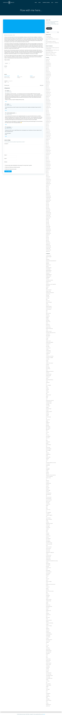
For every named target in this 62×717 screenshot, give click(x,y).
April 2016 (47, 97)
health (47, 455)
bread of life (48, 324)
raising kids (47, 596)
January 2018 (48, 82)
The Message (48, 676)
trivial (47, 690)
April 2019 (47, 70)
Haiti (46, 451)
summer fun (48, 661)
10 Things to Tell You (53, 52)
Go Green (47, 432)
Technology (47, 665)
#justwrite (47, 263)
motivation (47, 533)
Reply (6, 101)
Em (46, 383)
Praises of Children (49, 581)
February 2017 (48, 89)
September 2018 (48, 75)
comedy (47, 349)
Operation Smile (48, 556)
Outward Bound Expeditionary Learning (52, 560)
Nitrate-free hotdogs (49, 542)
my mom (47, 537)
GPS (46, 439)
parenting (47, 566)
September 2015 (48, 107)
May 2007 (47, 238)
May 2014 (47, 126)
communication (48, 350)
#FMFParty (47, 259)
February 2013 (48, 147)
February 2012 (48, 161)
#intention (47, 262)
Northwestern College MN (50, 552)
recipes (47, 602)
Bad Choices (48, 300)
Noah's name (48, 549)
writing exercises (48, 704)
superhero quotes (48, 663)
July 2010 (47, 186)
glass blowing (48, 426)
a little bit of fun (48, 281)
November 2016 (48, 92)
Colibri (44, 714)
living (46, 508)
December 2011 (48, 164)
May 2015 (47, 111)
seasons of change (49, 625)
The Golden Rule (48, 36)
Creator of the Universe (49, 363)
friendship (47, 414)
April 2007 (47, 240)
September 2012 (48, 153)
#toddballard (48, 277)
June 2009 (47, 204)
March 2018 (48, 81)
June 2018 (47, 78)
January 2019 (48, 71)
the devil (47, 671)
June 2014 (47, 125)
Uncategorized (48, 693)
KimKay (8, 90)
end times (47, 389)
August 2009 (48, 201)
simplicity (47, 642)
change (47, 338)
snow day (47, 645)
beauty (47, 303)
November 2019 (48, 64)
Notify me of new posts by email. (10, 169)
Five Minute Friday (48, 403)
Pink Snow (47, 578)
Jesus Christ (47, 487)
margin (47, 520)
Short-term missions (49, 639)
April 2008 (47, 223)
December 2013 (48, 133)
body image (47, 320)
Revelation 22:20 (48, 610)
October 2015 (48, 106)
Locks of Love (48, 509)
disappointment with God (49, 371)
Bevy (46, 310)
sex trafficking (48, 636)
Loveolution (48, 513)
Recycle (47, 603)
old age (47, 553)
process (47, 585)
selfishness (47, 628)
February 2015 (48, 114)
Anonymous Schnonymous (50, 292)
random (47, 598)
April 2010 (47, 190)
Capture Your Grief (48, 331)
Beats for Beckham (49, 302)
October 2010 (48, 182)
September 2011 (48, 168)
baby (46, 299)
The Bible (47, 668)
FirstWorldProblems (49, 401)
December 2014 (48, 117)
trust (46, 692)
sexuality (47, 638)
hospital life (47, 469)
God (46, 433)
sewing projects (48, 632)
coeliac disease (48, 347)
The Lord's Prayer (48, 674)
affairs (47, 288)
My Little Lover (48, 535)
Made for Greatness (49, 519)
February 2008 (48, 226)
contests (47, 354)
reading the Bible (48, 600)
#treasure (47, 278)
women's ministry (48, 700)
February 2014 (48, 131)
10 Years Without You (49, 37)
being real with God (49, 307)
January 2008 (48, 227)
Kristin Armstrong (48, 498)
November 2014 (48, 118)
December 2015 (48, 103)
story (47, 656)
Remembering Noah (49, 606)
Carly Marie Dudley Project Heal (50, 332)
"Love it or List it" (48, 255)
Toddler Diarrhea (48, 685)
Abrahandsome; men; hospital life (51, 284)
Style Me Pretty (48, 660)
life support (47, 502)
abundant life (48, 285)
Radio (47, 592)
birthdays (47, 317)
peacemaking (48, 570)
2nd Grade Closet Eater (49, 280)
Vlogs (47, 697)
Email (5, 158)
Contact (56, 2)
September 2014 (48, 121)
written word (48, 705)
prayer (47, 582)
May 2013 (47, 143)
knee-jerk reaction (48, 497)
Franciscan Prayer (48, 408)
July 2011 (47, 171)
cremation (47, 364)
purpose (47, 588)
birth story (47, 314)
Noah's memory (48, 548)
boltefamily (9, 127)
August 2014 (48, 122)
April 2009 (47, 207)
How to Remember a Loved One (51, 41)
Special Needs (48, 649)
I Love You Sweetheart (49, 476)
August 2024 (48, 59)
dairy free (47, 365)
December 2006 (48, 245)
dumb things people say (49, 379)
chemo (47, 339)
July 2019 (47, 67)
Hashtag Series (48, 454)
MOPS (47, 531)
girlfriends (47, 423)
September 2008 (48, 216)
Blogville (47, 318)
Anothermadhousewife (11, 112)
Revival (47, 611)
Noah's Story (48, 551)
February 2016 (48, 100)
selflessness (48, 629)
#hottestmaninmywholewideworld (51, 260)
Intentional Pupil (48, 483)
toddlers (47, 686)
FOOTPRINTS (48, 405)
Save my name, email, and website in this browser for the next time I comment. (18, 165)
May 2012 (47, 157)
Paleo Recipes (48, 563)
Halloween (47, 452)
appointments (48, 293)
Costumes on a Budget (49, 357)
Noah (47, 545)
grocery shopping (48, 448)
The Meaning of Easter (49, 675)
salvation (47, 621)
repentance (47, 607)
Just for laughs (48, 490)
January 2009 (48, 211)
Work (47, 701)
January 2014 (48, 132)
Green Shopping (48, 444)
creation (47, 361)
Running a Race (48, 614)
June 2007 (47, 237)
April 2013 (47, 144)
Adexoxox (47, 47)
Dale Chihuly (48, 367)
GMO (47, 430)
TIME (18, 75)
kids (46, 495)
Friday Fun (47, 412)
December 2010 (48, 179)
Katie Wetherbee (48, 494)
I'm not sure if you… (7, 75)
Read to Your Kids (48, 599)
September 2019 (48, 66)
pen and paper (48, 573)
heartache (47, 458)
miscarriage (47, 526)
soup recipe (47, 647)
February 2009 (48, 209)
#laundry (47, 266)
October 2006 (48, 248)
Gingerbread (48, 422)
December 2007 (48, 229)
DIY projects (48, 376)
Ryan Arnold (48, 617)
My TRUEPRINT (48, 538)
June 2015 (47, 110)
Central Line (48, 336)
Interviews (47, 484)
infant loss (47, 480)
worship (47, 703)
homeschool (48, 465)
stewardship (48, 653)
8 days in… (31, 75)
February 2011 (48, 176)
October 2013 (48, 136)
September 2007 (48, 233)
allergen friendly (48, 291)
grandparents (48, 441)
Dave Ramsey (48, 368)
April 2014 (47, 128)
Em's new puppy (48, 385)
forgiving (47, 407)
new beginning (48, 541)
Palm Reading (48, 564)
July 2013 (47, 140)
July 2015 (47, 108)
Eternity (47, 390)
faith (46, 393)
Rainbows (47, 593)
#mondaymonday (48, 267)
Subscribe (49, 28)
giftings (47, 421)
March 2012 (48, 160)
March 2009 (48, 208)
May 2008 (47, 222)
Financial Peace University (50, 400)
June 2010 (47, 187)
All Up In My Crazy (48, 289)
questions (47, 589)
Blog (52, 2)
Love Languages (48, 512)
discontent (47, 372)
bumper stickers (48, 327)
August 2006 (48, 251)
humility (47, 470)
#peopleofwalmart (48, 270)
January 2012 (48, 162)
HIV (46, 461)
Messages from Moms (49, 523)
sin (46, 643)
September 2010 (48, 183)
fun (46, 418)
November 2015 (48, 104)
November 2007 (48, 230)
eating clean (48, 382)
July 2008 (47, 219)
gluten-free (47, 429)
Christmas (47, 345)
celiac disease (48, 335)
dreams (47, 378)
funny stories (48, 419)
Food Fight (47, 404)
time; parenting (48, 683)
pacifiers (47, 562)
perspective (47, 574)
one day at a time (48, 555)
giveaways (47, 425)
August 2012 (48, 154)
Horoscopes (48, 468)
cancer (47, 329)
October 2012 (48, 151)
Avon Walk (47, 298)
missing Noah (48, 527)
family (47, 397)
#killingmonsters (48, 264)
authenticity (47, 296)
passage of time (48, 567)
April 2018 (47, 79)
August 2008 (48, 218)
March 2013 (48, 146)
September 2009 (48, 200)
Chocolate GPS (48, 343)
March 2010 (48, 191)
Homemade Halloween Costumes (51, 462)
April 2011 (47, 175)
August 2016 (48, 96)
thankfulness (48, 667)
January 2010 (48, 194)
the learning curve (48, 672)
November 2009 (48, 197)
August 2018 (48, 77)
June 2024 (47, 60)
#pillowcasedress (48, 271)
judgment (47, 488)
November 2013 (48, 135)
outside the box (48, 559)
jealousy (47, 486)
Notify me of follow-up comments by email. (12, 167)
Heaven (47, 459)
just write (47, 491)
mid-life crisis (48, 524)
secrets (47, 627)
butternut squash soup (49, 328)
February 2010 (48, 193)
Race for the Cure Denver (50, 591)
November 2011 (48, 165)
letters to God (48, 501)
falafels (47, 396)
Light (46, 506)
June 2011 (47, 172)
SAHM (47, 618)
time (46, 682)
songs (47, 646)
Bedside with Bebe (49, 306)
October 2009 (48, 198)
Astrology (47, 295)
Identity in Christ (48, 477)
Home (36, 2)
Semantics (47, 631)
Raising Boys (48, 595)
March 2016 (48, 99)
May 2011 (47, 173)
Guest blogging (48, 450)
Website (5, 161)
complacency (48, 353)
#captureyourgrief (48, 256)
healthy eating (48, 457)
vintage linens (48, 696)
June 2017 (47, 85)
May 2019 (47, 68)
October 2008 (48, 215)
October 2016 (48, 93)
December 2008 (48, 212)
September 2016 (48, 95)
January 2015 (48, 115)
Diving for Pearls (48, 375)
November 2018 (48, 74)
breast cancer (48, 325)
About (39, 2)
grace (47, 440)
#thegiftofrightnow (49, 274)
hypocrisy (47, 473)
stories (47, 654)
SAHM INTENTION (49, 620)
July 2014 (47, 124)
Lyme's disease (48, 517)
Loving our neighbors (49, 515)
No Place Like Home (49, 544)
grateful (47, 443)
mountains (47, 534)
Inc (46, 479)
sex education (48, 635)
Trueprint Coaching (46, 2)
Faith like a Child (48, 394)
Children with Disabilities (49, 342)
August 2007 (48, 234)
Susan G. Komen (48, 664)
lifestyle (47, 505)
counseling (47, 358)
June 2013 (47, 142)
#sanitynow (47, 273)
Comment (6, 143)
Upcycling (47, 694)
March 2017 (48, 88)
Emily (47, 386)
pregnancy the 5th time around (50, 584)
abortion (47, 282)
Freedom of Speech (49, 411)
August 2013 (48, 139)
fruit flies (47, 415)
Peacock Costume (48, 571)
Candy (8, 104)
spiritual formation (48, 650)
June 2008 (47, 220)
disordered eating (48, 374)
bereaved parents (48, 309)
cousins (47, 360)
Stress (47, 657)
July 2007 (47, 236)
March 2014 (48, 129)
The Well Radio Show (49, 678)
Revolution (47, 613)
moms (47, 530)
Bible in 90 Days (48, 313)
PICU (46, 577)
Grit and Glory (48, 447)
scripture (47, 624)
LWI (46, 516)
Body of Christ (48, 321)
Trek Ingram (48, 689)
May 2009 (47, 205)
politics (47, 580)
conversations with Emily (49, 356)
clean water (47, 346)
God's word (47, 437)
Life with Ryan (48, 504)
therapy (47, 679)
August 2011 (48, 169)
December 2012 (48, 150)
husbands (47, 472)
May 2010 (47, 189)
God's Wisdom (48, 436)
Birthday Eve (48, 316)
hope (47, 466)
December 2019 (48, 63)
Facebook (47, 392)
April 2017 (47, 86)
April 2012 (47, 158)
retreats (47, 609)
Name (5, 155)
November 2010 (48, 180)
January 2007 (48, 244)
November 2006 (48, 247)
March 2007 (48, 241)
